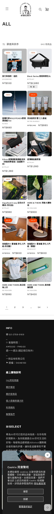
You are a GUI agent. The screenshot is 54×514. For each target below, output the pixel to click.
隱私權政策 (40, 483)
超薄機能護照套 (33, 159)
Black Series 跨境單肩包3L (39, 76)
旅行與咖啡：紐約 (9, 76)
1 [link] (6, 307)
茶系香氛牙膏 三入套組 (37, 118)
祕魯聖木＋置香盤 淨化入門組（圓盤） (38, 245)
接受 (25, 491)
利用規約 (10, 407)
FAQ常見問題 (12, 380)
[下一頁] (47, 307)
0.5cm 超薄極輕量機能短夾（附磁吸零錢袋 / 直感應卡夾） (13, 161)
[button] (7, 8)
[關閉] (47, 455)
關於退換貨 (11, 394)
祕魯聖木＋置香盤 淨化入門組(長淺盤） (13, 245)
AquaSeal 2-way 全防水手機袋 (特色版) (13, 204)
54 (39, 307)
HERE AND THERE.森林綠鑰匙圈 (39, 286)
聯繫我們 (10, 414)
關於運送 (10, 387)
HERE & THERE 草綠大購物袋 (39, 204)
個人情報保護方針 (15, 401)
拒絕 (25, 499)
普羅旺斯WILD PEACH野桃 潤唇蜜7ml (14, 119)
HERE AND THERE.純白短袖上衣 (14, 286)
